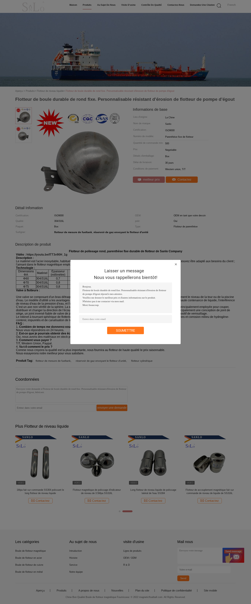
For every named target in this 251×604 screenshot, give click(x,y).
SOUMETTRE (125, 330)
